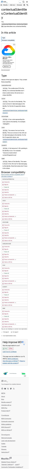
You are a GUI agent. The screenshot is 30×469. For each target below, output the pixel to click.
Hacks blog (4, 452)
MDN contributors (13, 359)
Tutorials (3, 446)
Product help (5, 411)
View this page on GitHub (10, 361)
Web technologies (6, 438)
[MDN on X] (8, 389)
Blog (2, 399)
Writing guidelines (6, 424)
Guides (3, 443)
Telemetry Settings (6, 464)
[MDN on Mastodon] (11, 389)
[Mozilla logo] (6, 458)
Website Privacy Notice (8, 462)
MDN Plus (4, 408)
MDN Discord (5, 427)
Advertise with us (6, 405)
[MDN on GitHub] (2, 389)
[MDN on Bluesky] (5, 389)
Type (3, 38)
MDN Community (6, 418)
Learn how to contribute (9, 352)
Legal (16, 464)
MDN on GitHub (5, 430)
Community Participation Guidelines (11, 467)
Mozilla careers (5, 402)
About (3, 396)
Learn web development (8, 441)
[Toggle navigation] (27, 2)
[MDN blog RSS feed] (14, 389)
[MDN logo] (4, 381)
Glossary (3, 449)
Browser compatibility (8, 40)
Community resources (7, 421)
